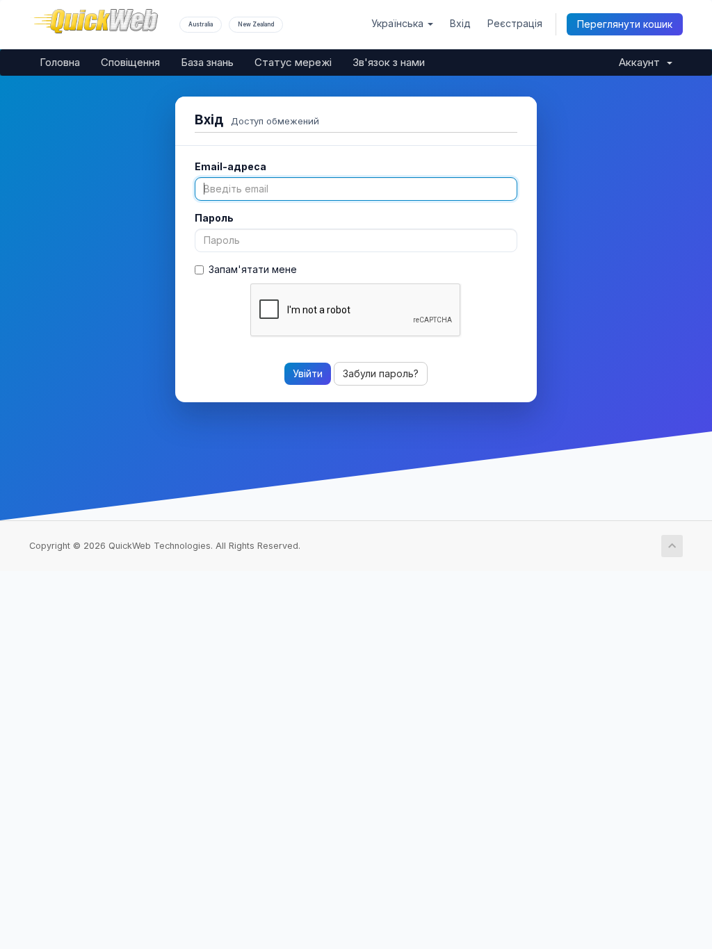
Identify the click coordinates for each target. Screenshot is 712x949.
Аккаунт (642, 62)
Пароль (214, 218)
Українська (398, 23)
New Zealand (256, 24)
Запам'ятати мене (253, 269)
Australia (200, 24)
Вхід (460, 23)
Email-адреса (230, 166)
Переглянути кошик (624, 24)
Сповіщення (130, 62)
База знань (207, 62)
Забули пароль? (381, 373)
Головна (60, 62)
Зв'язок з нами (389, 62)
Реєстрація (514, 23)
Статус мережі (293, 62)
